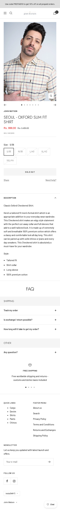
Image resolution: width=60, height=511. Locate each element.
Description (10, 198)
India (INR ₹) (10, 493)
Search (36, 413)
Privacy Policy (39, 419)
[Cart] (54, 13)
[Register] (49, 462)
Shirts (13, 415)
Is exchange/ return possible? (18, 319)
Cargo (13, 408)
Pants (12, 419)
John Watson (10, 111)
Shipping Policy (40, 435)
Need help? (51, 180)
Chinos (13, 422)
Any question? (11, 352)
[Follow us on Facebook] (7, 481)
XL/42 (44, 151)
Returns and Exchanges (44, 430)
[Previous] (5, 105)
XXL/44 (10, 160)
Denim (13, 411)
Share (6, 180)
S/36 (9, 151)
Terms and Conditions (43, 424)
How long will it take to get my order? (21, 329)
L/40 (32, 151)
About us (37, 408)
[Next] (55, 105)
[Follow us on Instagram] (14, 481)
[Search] (11, 13)
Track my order (11, 310)
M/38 (20, 151)
